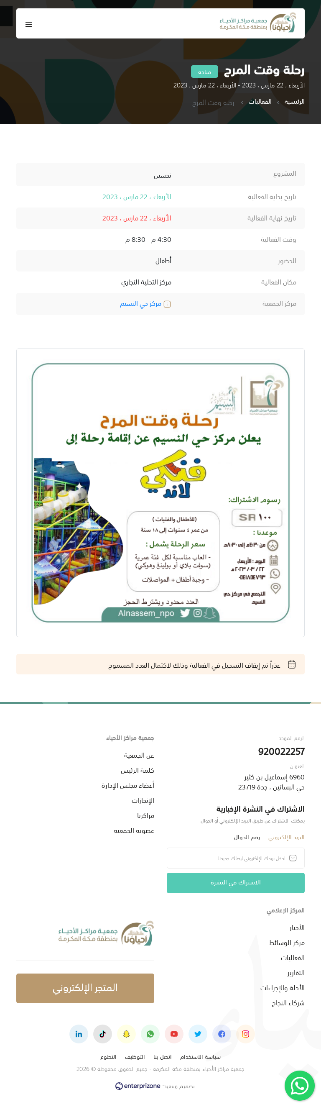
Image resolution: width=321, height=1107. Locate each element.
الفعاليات (260, 101)
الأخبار (297, 927)
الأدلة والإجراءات (282, 987)
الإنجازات (143, 799)
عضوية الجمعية (134, 830)
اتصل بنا (162, 1056)
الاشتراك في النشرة (236, 881)
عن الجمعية (139, 754)
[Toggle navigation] (29, 23)
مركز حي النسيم (141, 302)
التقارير (296, 972)
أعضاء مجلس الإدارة (128, 784)
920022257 (281, 750)
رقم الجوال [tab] (247, 836)
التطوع (108, 1056)
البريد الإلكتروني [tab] (286, 836)
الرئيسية (295, 101)
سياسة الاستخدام (200, 1056)
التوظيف (135, 1056)
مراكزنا (145, 815)
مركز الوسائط (287, 942)
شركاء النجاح (288, 1002)
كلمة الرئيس (137, 769)
